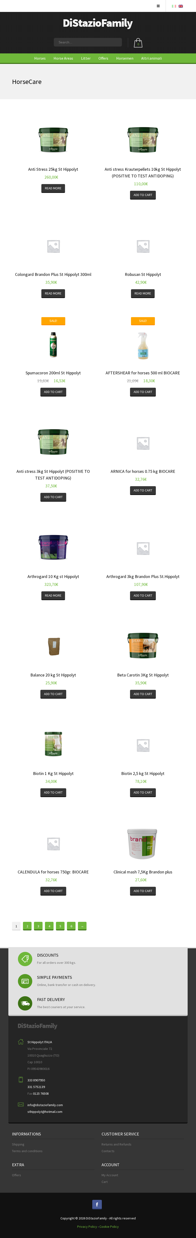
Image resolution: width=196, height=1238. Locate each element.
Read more (53, 188)
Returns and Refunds (116, 1144)
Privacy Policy (87, 1226)
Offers (103, 58)
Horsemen (124, 58)
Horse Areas (63, 58)
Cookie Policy (109, 1226)
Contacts (108, 1151)
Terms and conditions (27, 1151)
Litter (86, 58)
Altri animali (151, 58)
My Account (110, 1175)
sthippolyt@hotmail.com (44, 1111)
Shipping (18, 1144)
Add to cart (143, 195)
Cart (105, 1182)
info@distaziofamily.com (45, 1105)
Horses (40, 58)
